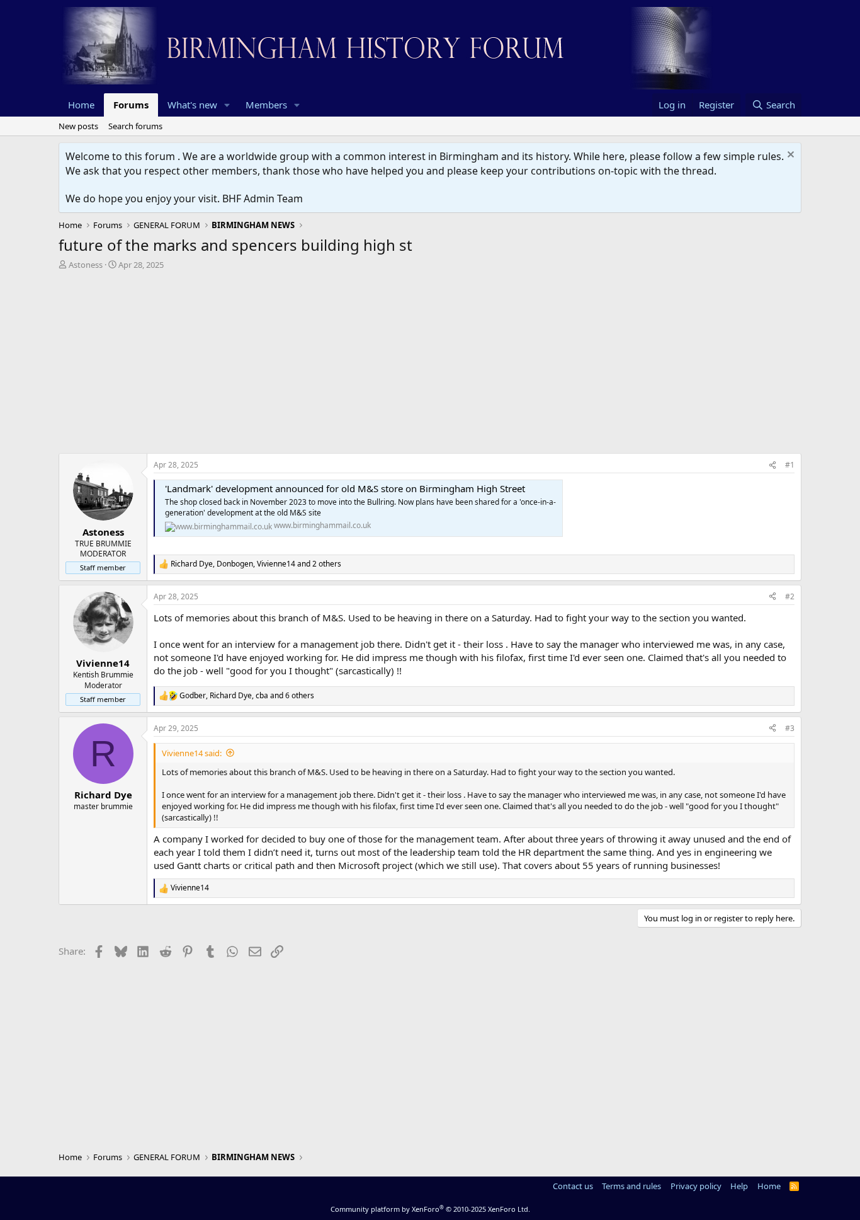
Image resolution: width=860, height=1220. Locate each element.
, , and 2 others (256, 564)
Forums (131, 104)
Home (81, 104)
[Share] (772, 465)
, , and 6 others (246, 696)
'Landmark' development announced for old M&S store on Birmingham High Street (345, 488)
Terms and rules (631, 1186)
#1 (790, 464)
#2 (790, 596)
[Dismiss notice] (789, 156)
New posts (78, 126)
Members (266, 104)
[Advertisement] (430, 365)
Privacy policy (695, 1186)
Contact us (573, 1186)
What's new (192, 104)
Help (739, 1186)
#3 (790, 728)
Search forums (135, 126)
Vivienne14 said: (192, 753)
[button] (227, 105)
